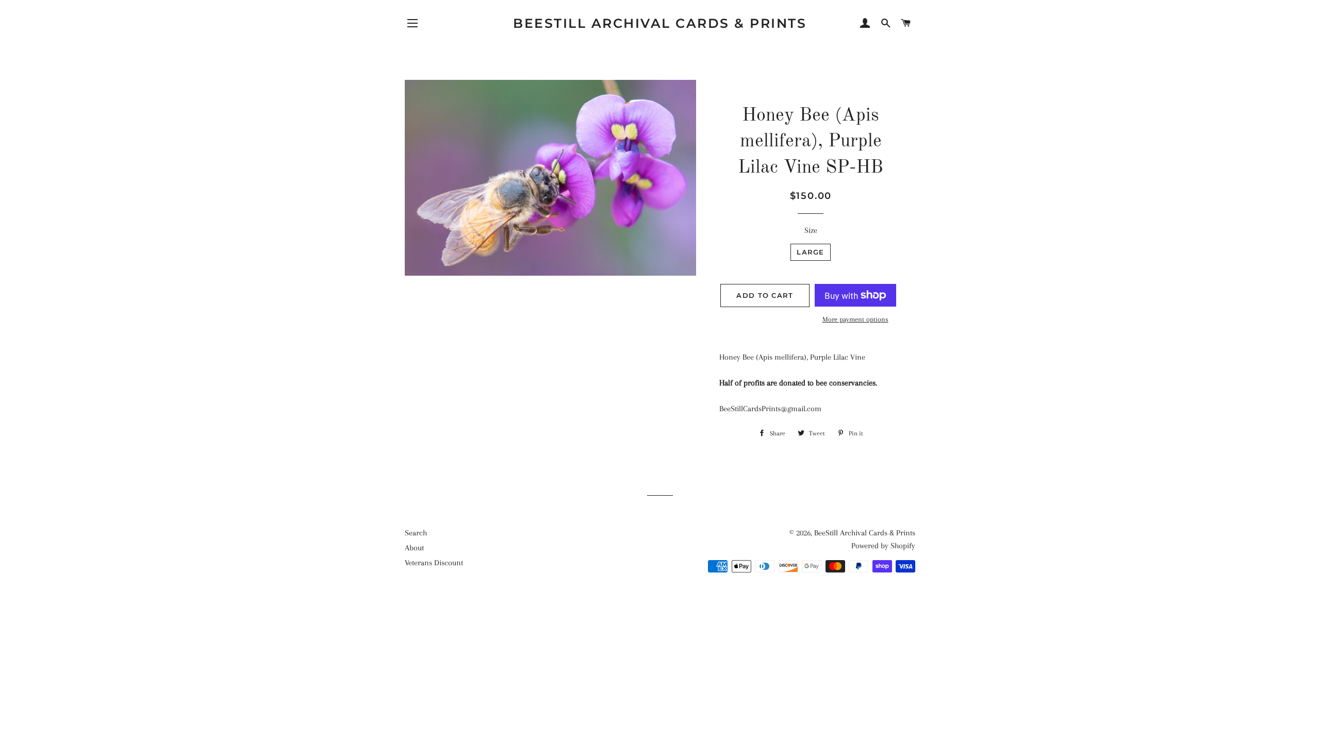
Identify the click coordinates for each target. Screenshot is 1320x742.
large (810, 252)
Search (416, 532)
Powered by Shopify (883, 545)
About (414, 547)
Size (810, 230)
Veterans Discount (434, 562)
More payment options (855, 319)
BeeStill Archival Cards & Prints (659, 23)
